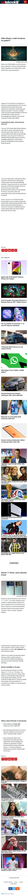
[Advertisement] (14, 20)
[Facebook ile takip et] (10, 888)
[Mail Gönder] (15, 250)
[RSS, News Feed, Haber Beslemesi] (18, 888)
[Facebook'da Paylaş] (2, 250)
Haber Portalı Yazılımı (9, 893)
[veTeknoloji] (10, 1)
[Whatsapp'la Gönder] (12, 250)
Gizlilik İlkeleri (13, 884)
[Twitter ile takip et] (14, 888)
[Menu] (25, 2)
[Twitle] (6, 250)
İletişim (21, 882)
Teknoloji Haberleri (8, 882)
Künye (15, 882)
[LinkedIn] (9, 250)
